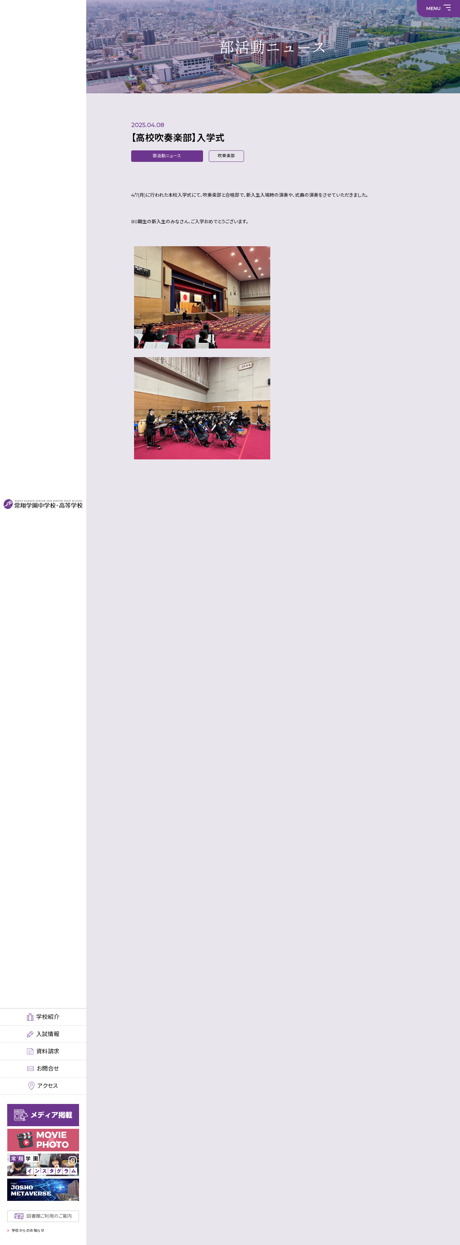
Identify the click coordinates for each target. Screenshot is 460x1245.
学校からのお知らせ (28, 1230)
